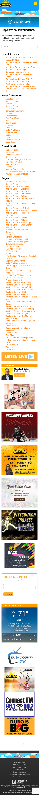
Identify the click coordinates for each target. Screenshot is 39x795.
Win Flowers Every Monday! (18, 84)
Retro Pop (10, 152)
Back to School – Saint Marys (18, 222)
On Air (8, 268)
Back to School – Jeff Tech (17, 208)
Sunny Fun (10, 330)
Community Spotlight (15, 111)
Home (8, 254)
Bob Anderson (12, 157)
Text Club (10, 335)
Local (8, 128)
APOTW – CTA (12, 101)
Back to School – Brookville (18, 189)
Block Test (10, 227)
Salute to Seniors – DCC (16, 292)
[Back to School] (19, 555)
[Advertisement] (19, 13)
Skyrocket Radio (25, 791)
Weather (9, 347)
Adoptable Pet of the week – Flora (21, 67)
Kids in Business (13, 123)
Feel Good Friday (13, 118)
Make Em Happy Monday (17, 263)
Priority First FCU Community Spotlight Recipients (18, 276)
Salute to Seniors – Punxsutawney (20, 311)
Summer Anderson (14, 155)
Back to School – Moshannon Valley (21, 210)
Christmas (10, 108)
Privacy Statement (14, 280)
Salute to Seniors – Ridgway (18, 313)
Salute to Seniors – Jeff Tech (18, 306)
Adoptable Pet (12, 99)
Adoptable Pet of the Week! (18, 182)
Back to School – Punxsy (16, 218)
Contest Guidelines (14, 237)
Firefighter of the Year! (15, 251)
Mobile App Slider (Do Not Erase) (20, 266)
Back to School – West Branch (19, 225)
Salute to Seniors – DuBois (17, 294)
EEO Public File (12, 246)
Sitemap (9, 323)
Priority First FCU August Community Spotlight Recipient (19, 70)
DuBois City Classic (14, 244)
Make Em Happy (13, 130)
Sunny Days (11, 142)
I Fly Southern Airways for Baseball (21, 256)
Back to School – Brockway (18, 186)
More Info (19, 375)
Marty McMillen (12, 164)
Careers (9, 232)
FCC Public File (19, 762)
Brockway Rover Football (17, 230)
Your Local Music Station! (17, 174)
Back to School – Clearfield (17, 191)
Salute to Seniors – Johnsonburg (20, 309)
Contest (9, 113)
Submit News (11, 325)
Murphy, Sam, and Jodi (15, 169)
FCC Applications (13, 249)
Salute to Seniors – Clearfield (18, 287)
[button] (35, 3)
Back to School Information (17, 81)
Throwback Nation (14, 162)
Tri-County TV (12, 345)
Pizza (8, 137)
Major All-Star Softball (15, 261)
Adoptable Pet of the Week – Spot (20, 86)
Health (8, 120)
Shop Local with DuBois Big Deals (20, 321)
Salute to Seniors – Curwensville (20, 289)
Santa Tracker (12, 318)
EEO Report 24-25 (19, 765)
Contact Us (10, 234)
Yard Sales (10, 349)
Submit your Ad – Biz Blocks (18, 328)
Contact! (9, 167)
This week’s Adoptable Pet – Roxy (21, 79)
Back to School (12, 106)
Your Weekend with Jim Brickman (20, 171)
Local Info (10, 258)
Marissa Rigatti (12, 150)
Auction (9, 104)
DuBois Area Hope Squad (17, 242)
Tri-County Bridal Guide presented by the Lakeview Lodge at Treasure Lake (21, 340)
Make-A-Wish (11, 132)
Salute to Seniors (13, 140)
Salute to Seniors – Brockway (18, 282)
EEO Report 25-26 (19, 767)
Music (8, 135)
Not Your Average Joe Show (18, 159)
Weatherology (31, 792)
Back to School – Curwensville (19, 194)
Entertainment (12, 116)
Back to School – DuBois (16, 196)
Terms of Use (11, 333)
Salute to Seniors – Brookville (18, 285)
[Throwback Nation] (7, 374)
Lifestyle (9, 125)
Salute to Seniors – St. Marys (18, 316)
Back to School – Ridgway (17, 220)
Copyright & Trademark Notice (19, 239)
